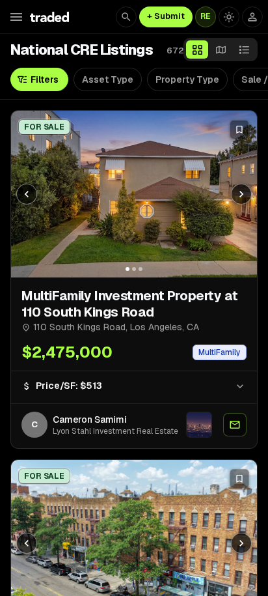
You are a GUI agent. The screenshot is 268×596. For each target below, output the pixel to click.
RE (205, 16)
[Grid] (197, 49)
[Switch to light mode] (229, 17)
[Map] (220, 49)
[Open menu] (16, 17)
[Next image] (241, 194)
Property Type (187, 79)
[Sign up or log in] (252, 17)
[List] (244, 49)
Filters (45, 79)
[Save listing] (239, 129)
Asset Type (107, 79)
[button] (134, 386)
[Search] (126, 17)
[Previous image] (26, 194)
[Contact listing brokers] (235, 424)
